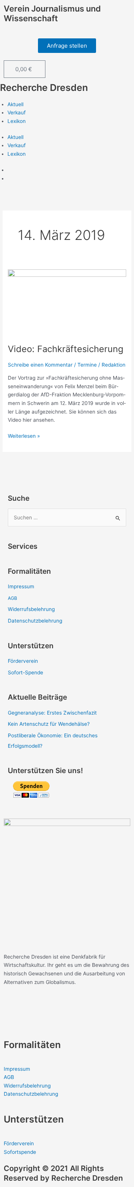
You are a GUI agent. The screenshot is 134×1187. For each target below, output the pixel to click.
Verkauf (16, 112)
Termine (87, 365)
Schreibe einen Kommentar (40, 365)
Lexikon (16, 121)
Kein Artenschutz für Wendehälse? (49, 724)
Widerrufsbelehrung (31, 609)
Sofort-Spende (25, 672)
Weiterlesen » (24, 435)
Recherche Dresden (44, 87)
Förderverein (23, 661)
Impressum (21, 586)
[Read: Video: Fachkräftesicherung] (67, 302)
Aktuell (15, 104)
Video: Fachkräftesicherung (65, 349)
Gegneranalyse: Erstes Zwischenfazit (52, 713)
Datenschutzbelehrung (35, 621)
